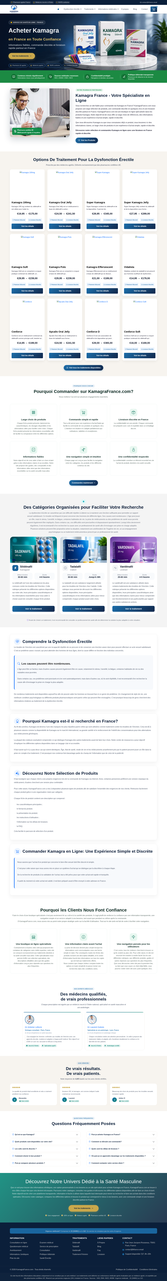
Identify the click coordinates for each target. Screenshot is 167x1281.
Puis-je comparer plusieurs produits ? (30, 1163)
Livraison (101, 1254)
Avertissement (15, 1250)
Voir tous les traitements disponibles (85, 368)
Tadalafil (75, 1246)
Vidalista (129, 267)
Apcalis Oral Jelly (59, 331)
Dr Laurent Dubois (95, 1027)
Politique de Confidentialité (127, 1269)
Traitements (89, 9)
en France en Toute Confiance (35, 39)
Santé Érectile (45, 1258)
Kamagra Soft (20, 267)
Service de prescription (49, 1246)
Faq (99, 1250)
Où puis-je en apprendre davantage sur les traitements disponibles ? (118, 1156)
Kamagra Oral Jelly (60, 202)
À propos (125, 9)
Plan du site (14, 1258)
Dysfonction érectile (72, 9)
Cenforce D (93, 331)
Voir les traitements (20, 56)
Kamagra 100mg (21, 202)
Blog (135, 9)
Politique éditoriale (47, 1254)
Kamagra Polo (57, 267)
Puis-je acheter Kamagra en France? (105, 1134)
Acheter (34, 30)
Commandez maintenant (82, 483)
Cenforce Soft (132, 331)
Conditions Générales (148, 1269)
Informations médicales (107, 9)
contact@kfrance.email (149, 2)
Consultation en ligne (18, 1243)
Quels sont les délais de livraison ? (105, 1149)
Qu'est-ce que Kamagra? (25, 1134)
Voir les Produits (88, 140)
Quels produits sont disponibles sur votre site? (33, 1142)
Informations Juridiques (19, 1254)
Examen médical (46, 1243)
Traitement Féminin (80, 1254)
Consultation (45, 1250)
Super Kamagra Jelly (136, 202)
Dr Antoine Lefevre (33, 1027)
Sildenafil (76, 1243)
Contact (144, 9)
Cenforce (17, 331)
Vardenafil (76, 1250)
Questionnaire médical (19, 1246)
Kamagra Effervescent (100, 267)
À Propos (101, 1243)
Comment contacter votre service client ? (107, 1163)
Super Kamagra (96, 202)
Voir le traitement (33, 609)
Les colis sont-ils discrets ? (26, 1149)
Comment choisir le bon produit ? (28, 1156)
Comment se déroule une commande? (106, 1142)
